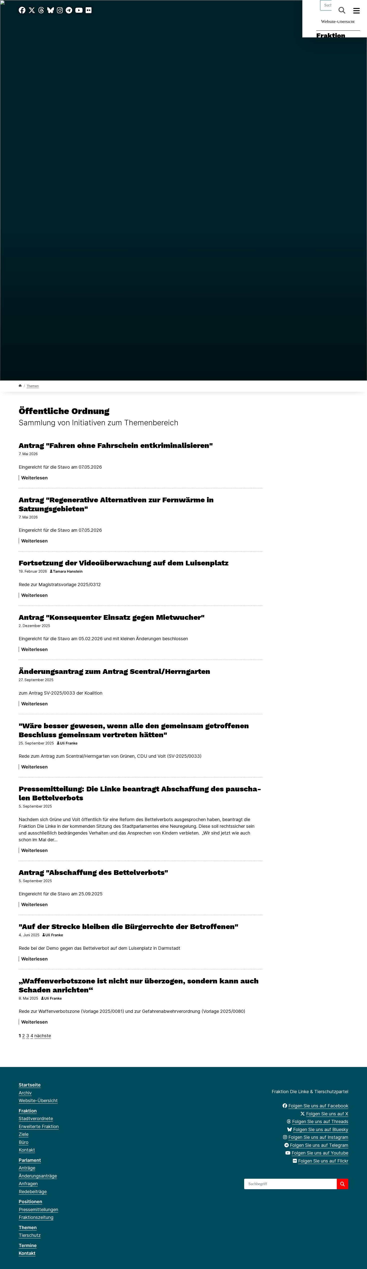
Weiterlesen (34, 477)
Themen (33, 386)
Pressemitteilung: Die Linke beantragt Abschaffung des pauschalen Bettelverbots (140, 793)
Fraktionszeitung (36, 1217)
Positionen (30, 1201)
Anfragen (28, 1183)
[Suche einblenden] (342, 10)
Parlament (30, 1160)
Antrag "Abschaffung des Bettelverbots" (93, 872)
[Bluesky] (50, 10)
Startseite (30, 1084)
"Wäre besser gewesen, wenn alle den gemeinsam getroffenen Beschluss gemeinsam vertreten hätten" (134, 730)
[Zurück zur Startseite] (20, 385)
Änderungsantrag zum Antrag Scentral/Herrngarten (114, 671)
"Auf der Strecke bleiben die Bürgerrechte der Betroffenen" (128, 926)
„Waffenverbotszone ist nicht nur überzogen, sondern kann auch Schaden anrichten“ (139, 985)
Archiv (25, 1092)
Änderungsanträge (38, 1175)
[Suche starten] (342, 1184)
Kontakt (27, 1150)
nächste (42, 1035)
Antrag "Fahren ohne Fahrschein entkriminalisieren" (116, 445)
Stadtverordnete (36, 1118)
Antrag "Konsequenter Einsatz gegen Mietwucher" (111, 617)
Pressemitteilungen (38, 1209)
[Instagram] (60, 10)
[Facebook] (22, 10)
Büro (23, 1142)
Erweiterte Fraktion (39, 1126)
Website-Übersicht (338, 21)
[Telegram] (69, 10)
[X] (31, 10)
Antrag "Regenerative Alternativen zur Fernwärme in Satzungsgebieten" (116, 504)
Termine (28, 1245)
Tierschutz (30, 1235)
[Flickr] (89, 10)
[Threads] (41, 10)
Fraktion (330, 36)
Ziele (23, 1134)
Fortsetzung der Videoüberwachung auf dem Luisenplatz (123, 562)
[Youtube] (79, 10)
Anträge (27, 1167)
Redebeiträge (33, 1191)
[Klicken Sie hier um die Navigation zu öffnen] (356, 10)
